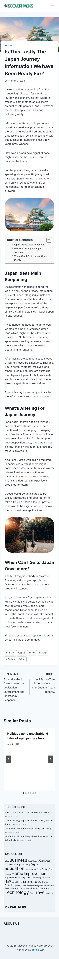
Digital (34, 864)
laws (14, 882)
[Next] (50, 759)
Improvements (12, 877)
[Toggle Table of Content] (47, 240)
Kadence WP (36, 949)
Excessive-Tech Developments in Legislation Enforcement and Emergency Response (14, 687)
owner (23, 885)
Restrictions (10, 888)
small (38, 888)
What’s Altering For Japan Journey (28, 250)
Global (45, 869)
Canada (44, 860)
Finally (10, 652)
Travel (9, 46)
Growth (8, 874)
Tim (31, 893)
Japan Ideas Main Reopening (29, 244)
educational (30, 869)
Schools (27, 889)
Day (28, 865)
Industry (34, 878)
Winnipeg (50, 893)
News (32, 652)
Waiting (10, 659)
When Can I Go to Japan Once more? (30, 258)
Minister (19, 882)
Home (17, 873)
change (17, 864)
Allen (7, 861)
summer (45, 888)
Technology (17, 892)
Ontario (9, 885)
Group (51, 869)
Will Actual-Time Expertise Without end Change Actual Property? (43, 683)
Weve (21, 659)
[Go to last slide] (8, 759)
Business (18, 860)
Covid (24, 865)
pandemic (31, 886)
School (20, 888)
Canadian (9, 864)
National (28, 881)
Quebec (51, 886)
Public (45, 886)
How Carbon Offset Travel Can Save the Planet (27, 812)
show (32, 888)
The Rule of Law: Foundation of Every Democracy (28, 828)
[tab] (23, 793)
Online (45, 882)
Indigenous (25, 877)
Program (38, 886)
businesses (33, 861)
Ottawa (17, 886)
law (8, 881)
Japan (21, 652)
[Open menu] (52, 6)
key (39, 878)
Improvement (36, 873)
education (14, 868)
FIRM (39, 869)
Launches (46, 878)
